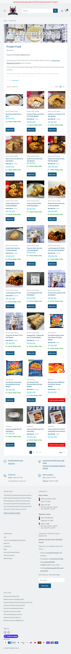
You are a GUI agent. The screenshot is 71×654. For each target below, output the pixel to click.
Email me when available (56, 400)
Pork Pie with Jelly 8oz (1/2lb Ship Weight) (56, 294)
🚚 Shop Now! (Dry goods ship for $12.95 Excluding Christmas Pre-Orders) (35, 2)
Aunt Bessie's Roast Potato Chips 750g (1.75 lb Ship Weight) (56, 337)
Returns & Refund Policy (12, 552)
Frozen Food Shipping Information (15, 540)
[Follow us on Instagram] (8, 632)
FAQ (5, 537)
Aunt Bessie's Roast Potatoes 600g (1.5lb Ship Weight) (34, 384)
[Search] (55, 11)
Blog (5, 549)
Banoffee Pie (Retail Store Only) (13, 115)
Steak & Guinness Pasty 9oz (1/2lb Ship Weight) (56, 204)
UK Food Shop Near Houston (13, 614)
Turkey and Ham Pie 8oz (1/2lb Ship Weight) (34, 204)
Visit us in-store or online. (12, 513)
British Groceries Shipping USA (14, 599)
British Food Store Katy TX (12, 617)
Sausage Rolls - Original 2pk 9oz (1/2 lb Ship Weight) (35, 336)
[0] (66, 11)
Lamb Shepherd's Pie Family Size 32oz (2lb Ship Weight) (56, 249)
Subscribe (45, 586)
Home (5, 20)
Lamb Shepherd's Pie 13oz (13, 293)
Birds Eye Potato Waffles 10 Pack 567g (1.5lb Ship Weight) (56, 384)
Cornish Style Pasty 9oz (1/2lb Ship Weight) (13, 249)
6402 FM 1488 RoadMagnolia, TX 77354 (47, 519)
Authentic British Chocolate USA (14, 605)
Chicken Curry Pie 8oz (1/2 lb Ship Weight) (56, 115)
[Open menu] (5, 11)
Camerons (9, 426)
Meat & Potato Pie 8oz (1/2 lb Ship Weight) (14, 160)
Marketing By (8, 558)
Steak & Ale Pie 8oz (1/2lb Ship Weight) (34, 160)
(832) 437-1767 (45, 505)
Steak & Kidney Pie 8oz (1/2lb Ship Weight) (12, 204)
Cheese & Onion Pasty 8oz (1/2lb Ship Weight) (34, 249)
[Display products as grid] (60, 86)
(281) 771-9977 (45, 524)
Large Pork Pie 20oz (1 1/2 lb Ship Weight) (14, 336)
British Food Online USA (11, 596)
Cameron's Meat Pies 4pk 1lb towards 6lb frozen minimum (56, 430)
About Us (7, 543)
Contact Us (7, 546)
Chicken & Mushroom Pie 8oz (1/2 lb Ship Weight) (35, 115)
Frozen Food (12, 20)
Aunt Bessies (52, 333)
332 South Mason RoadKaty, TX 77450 (48, 500)
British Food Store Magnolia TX (13, 620)
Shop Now (11, 463)
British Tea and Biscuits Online (13, 608)
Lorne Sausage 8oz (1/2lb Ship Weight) (34, 294)
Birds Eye (51, 379)
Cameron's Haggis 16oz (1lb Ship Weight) (13, 430)
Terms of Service (9, 555)
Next (60, 452)
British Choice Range (12, 111)
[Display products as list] (63, 86)
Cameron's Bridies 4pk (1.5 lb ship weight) (35, 430)
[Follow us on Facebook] (5, 632)
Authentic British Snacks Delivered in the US (18, 602)
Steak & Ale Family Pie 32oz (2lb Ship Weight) (56, 160)
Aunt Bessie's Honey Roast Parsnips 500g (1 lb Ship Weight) (13, 384)
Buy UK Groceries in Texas (12, 611)
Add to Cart (10, 130)
